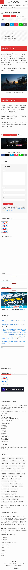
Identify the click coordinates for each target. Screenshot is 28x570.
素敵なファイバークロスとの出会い (10, 320)
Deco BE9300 (5, 463)
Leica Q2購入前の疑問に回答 (8, 468)
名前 (4, 187)
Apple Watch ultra (15, 460)
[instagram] (14, 561)
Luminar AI (20, 468)
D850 (24, 460)
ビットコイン (5, 489)
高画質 (21, 501)
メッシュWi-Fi (5, 491)
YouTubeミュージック (15, 478)
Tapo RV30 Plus (21, 473)
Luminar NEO (5, 471)
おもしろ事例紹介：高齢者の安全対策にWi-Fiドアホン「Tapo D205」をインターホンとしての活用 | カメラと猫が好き (14, 332)
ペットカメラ (14, 489)
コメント (5, 170)
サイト (4, 197)
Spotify (4, 473)
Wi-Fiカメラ (18, 476)
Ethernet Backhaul (21, 463)
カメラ (8, 563)
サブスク (13, 481)
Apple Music (19, 458)
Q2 (20, 135)
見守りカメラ (5, 501)
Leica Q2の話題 (6, 16)
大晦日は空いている (9, 36)
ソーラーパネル (18, 483)
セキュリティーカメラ (7, 483)
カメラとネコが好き (10, 338)
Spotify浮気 (11, 473)
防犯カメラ (13, 501)
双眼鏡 (13, 494)
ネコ (21, 486)
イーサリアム (5, 481)
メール (4, 192)
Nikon (13, 471)
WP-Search (6, 507)
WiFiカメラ (5, 478)
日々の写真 (13, 16)
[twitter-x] (12, 561)
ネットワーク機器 (20, 563)
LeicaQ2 (21, 466)
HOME (5, 563)
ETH (13, 463)
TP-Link (4, 476)
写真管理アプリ (13, 563)
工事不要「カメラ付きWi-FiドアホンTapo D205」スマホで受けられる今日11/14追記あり (14, 330)
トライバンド (14, 486)
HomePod (5, 466)
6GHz (4, 458)
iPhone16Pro (13, 466)
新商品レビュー (19, 496)
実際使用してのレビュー (7, 496)
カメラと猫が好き (14, 2)
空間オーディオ (6, 499)
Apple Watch (5, 460)
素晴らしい (15, 499)
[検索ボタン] (26, 2)
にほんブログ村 (4, 380)
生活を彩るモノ (9, 565)
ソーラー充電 (5, 486)
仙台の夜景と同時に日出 (10, 38)
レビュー (14, 491)
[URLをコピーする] (25, 24)
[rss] (16, 561)
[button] (3, 24)
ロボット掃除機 (6, 494)
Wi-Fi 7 (11, 476)
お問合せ (20, 565)
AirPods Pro (10, 458)
